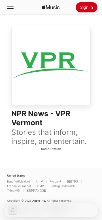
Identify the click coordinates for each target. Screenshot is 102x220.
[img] (51, 7)
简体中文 (72, 181)
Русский (55, 181)
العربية (40, 181)
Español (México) (18, 181)
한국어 (41, 185)
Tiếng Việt (13, 190)
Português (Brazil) (63, 185)
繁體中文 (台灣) (36, 190)
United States (16, 175)
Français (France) (19, 185)
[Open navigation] (10, 7)
